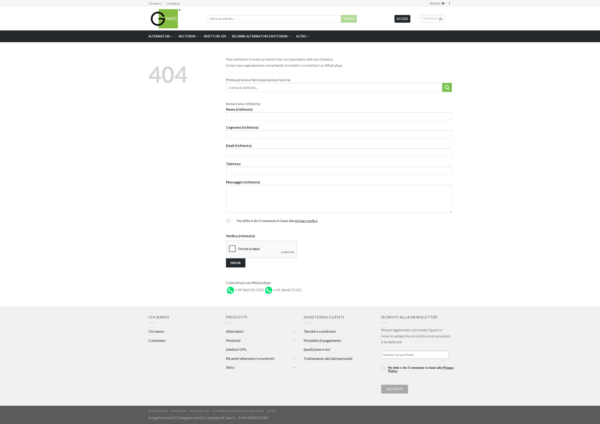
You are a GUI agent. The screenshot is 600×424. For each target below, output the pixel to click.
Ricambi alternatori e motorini (260, 36)
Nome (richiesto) (239, 109)
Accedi (402, 19)
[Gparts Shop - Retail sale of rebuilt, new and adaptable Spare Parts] (171, 18)
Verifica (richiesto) (240, 236)
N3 (173, 418)
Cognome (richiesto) (242, 127)
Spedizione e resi (317, 349)
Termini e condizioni (320, 331)
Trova (349, 19)
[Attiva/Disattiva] (294, 331)
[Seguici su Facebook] (449, 3)
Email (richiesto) (239, 146)
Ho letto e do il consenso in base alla (421, 369)
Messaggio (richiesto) (243, 182)
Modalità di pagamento (322, 340)
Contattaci (173, 3)
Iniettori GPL (215, 36)
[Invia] (447, 87)
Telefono (233, 164)
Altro (301, 36)
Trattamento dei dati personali (328, 358)
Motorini (187, 36)
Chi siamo (154, 3)
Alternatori (159, 36)
